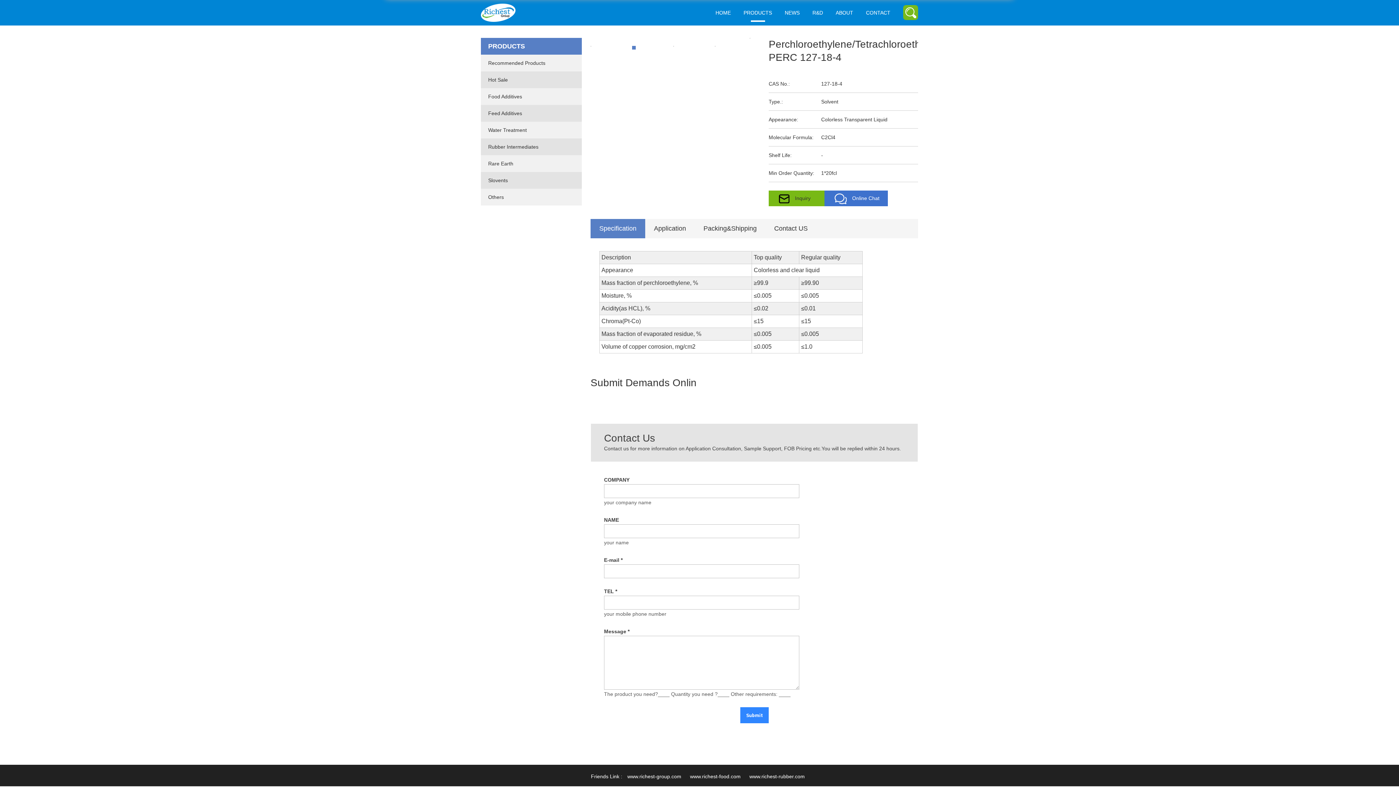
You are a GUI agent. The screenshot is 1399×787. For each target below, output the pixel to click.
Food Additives (505, 96)
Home (723, 13)
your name (616, 542)
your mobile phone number (635, 614)
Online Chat (865, 198)
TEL (610, 591)
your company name (627, 502)
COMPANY (617, 480)
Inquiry (803, 198)
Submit (754, 715)
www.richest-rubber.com (777, 776)
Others (496, 197)
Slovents (498, 180)
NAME (611, 520)
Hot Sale (498, 80)
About (844, 13)
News (792, 13)
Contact (878, 13)
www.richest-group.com (654, 776)
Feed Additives (505, 113)
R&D (817, 13)
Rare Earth (500, 164)
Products (758, 13)
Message (617, 631)
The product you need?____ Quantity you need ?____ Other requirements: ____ (697, 694)
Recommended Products (516, 63)
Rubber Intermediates (513, 147)
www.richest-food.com (715, 776)
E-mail (613, 560)
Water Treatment (507, 130)
